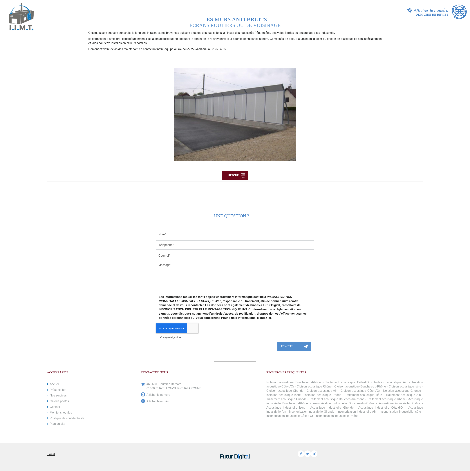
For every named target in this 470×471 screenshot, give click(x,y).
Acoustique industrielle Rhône (399, 403)
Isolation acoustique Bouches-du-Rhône (293, 382)
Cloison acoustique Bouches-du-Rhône (360, 386)
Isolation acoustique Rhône (322, 394)
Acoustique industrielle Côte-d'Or (381, 407)
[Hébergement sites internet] (235, 463)
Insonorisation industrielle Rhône (336, 415)
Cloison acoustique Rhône (314, 386)
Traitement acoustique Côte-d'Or (347, 382)
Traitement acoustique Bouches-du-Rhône (336, 399)
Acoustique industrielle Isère (286, 407)
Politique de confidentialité (67, 418)
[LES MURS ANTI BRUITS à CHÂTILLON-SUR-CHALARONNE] (235, 114)
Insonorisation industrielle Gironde (312, 411)
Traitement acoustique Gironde (286, 399)
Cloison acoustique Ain (322, 390)
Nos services (58, 395)
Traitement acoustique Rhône (386, 399)
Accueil (54, 384)
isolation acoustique (161, 38)
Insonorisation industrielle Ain (357, 411)
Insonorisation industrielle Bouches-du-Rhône (343, 403)
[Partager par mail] (314, 453)
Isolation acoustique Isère (283, 394)
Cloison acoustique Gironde (284, 390)
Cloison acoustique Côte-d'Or (360, 390)
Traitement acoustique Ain (403, 394)
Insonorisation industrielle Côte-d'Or (289, 415)
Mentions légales (61, 412)
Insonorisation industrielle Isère (400, 411)
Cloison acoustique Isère (405, 386)
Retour (233, 175)
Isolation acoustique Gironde (402, 390)
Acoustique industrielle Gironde (332, 407)
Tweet (51, 454)
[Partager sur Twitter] (307, 453)
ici (269, 317)
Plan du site (57, 423)
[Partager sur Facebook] (301, 453)
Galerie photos (59, 401)
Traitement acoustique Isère (363, 394)
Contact (55, 406)
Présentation (58, 389)
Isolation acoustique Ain (390, 382)
